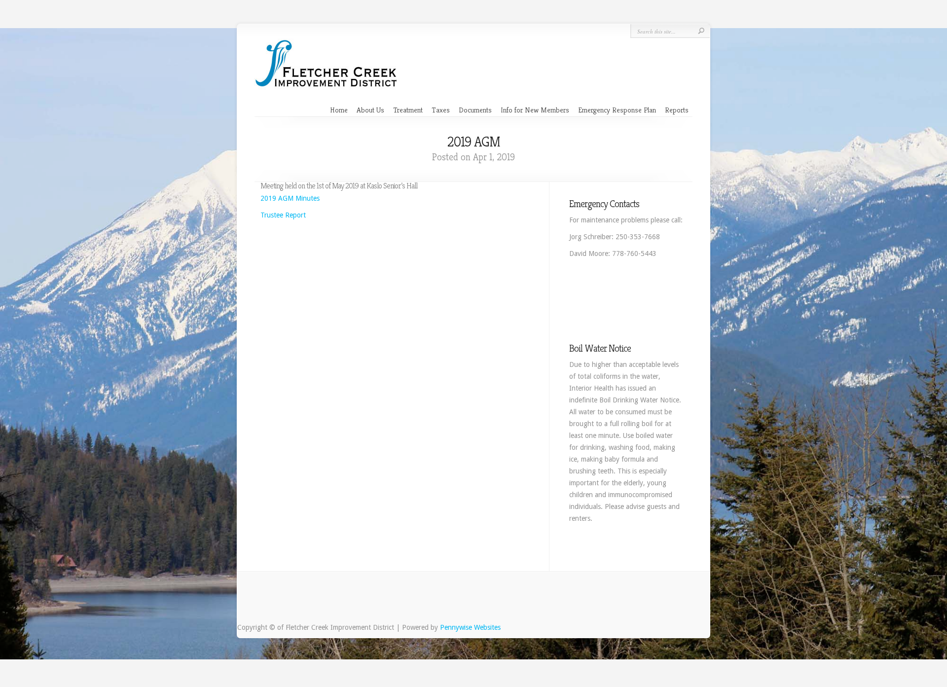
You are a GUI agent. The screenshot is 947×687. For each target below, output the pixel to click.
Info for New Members (535, 109)
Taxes (441, 109)
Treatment (408, 109)
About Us (370, 109)
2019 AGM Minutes (290, 198)
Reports (677, 109)
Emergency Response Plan (617, 109)
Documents (475, 109)
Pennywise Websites (470, 627)
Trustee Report (283, 215)
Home (339, 109)
